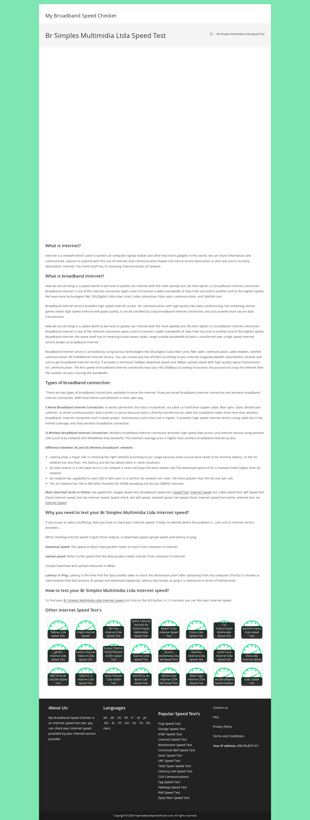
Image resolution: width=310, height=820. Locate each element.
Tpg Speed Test (169, 782)
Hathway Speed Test (172, 787)
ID (138, 718)
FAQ (216, 717)
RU (127, 723)
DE (112, 718)
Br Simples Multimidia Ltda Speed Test (241, 34)
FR (126, 718)
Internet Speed (200, 492)
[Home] (211, 34)
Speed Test (181, 492)
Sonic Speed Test (170, 755)
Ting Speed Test (169, 724)
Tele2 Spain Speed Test (174, 766)
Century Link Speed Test (175, 771)
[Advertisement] (155, 69)
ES (119, 718)
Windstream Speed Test (175, 745)
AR (105, 718)
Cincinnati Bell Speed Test (176, 750)
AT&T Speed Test (170, 734)
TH (141, 723)
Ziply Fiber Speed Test (173, 798)
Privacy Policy (222, 727)
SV (134, 723)
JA (144, 718)
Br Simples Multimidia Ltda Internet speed (93, 600)
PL (113, 723)
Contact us (220, 708)
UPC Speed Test (169, 761)
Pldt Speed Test (169, 792)
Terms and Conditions (228, 736)
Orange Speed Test (171, 729)
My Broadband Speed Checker (81, 15)
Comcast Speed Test (172, 739)
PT (120, 723)
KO (106, 723)
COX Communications (173, 777)
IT (132, 718)
